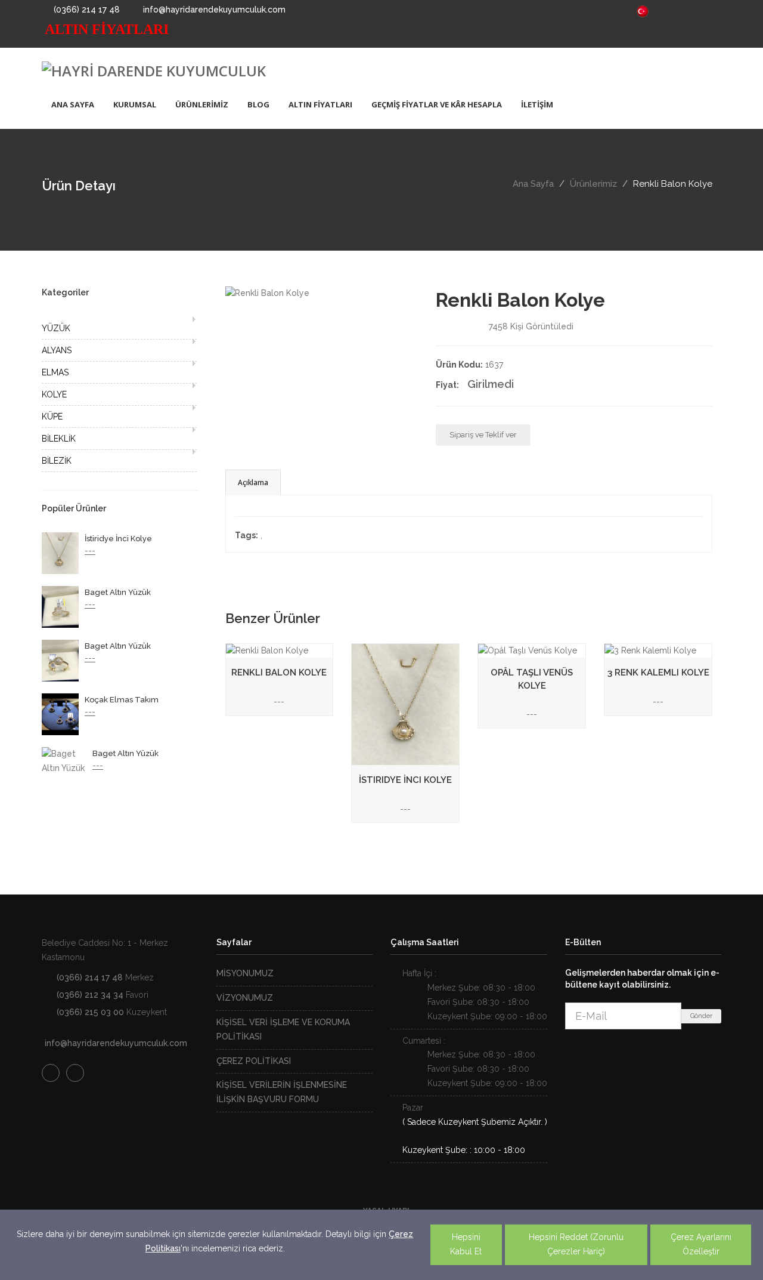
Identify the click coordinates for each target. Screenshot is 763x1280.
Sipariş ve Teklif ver (483, 434)
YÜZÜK (56, 328)
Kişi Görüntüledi (531, 326)
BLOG (258, 104)
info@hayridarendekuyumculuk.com (213, 9)
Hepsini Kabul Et (466, 1244)
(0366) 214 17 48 (85, 9)
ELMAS (55, 372)
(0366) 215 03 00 (90, 1012)
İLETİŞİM (537, 104)
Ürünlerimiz (593, 183)
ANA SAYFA (72, 104)
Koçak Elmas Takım (122, 699)
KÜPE (52, 416)
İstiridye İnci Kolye (118, 538)
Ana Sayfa (533, 183)
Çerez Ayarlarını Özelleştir (701, 1244)
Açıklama (253, 482)
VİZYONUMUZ (244, 998)
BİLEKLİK (59, 438)
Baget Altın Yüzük (118, 592)
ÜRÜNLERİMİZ (201, 104)
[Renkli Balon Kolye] (267, 293)
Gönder (701, 1016)
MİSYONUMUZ (245, 973)
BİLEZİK (57, 460)
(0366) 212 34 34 (90, 995)
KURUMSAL (134, 104)
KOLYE (54, 394)
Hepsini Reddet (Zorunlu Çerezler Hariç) (576, 1244)
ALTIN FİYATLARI (320, 104)
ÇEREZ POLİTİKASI (253, 1061)
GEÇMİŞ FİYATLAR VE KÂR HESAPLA (436, 104)
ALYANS (57, 350)
